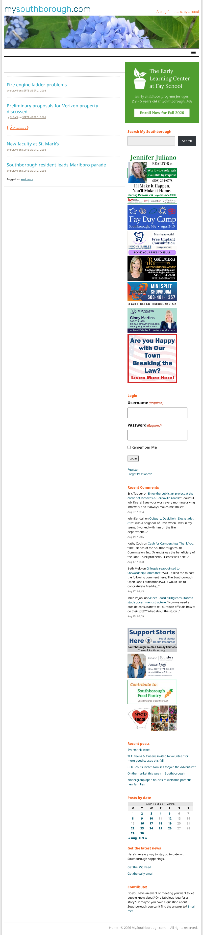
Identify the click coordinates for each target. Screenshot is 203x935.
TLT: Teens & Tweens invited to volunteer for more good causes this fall (157, 758)
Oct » (143, 838)
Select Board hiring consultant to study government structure (160, 600)
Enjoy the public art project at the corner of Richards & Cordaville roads (160, 495)
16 (142, 823)
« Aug (132, 838)
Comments (18, 128)
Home (113, 927)
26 (170, 828)
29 (132, 833)
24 (151, 828)
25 (160, 828)
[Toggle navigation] (193, 52)
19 (170, 823)
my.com (47, 9)
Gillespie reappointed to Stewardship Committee (153, 570)
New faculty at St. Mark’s (33, 144)
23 (142, 828)
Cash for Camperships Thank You (170, 543)
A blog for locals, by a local (177, 12)
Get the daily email (140, 873)
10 (151, 818)
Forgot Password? (139, 474)
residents (27, 179)
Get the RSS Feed (139, 867)
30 (142, 833)
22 (132, 828)
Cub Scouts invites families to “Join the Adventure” (161, 767)
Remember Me (144, 447)
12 (170, 818)
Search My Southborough (149, 131)
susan (14, 90)
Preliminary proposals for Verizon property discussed (52, 108)
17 (151, 823)
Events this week (138, 750)
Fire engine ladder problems (37, 85)
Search (187, 141)
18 (160, 823)
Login (133, 458)
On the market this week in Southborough (155, 773)
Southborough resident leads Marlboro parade (56, 165)
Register (133, 469)
